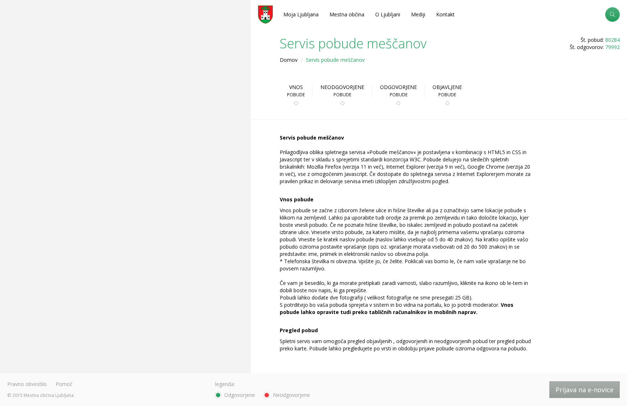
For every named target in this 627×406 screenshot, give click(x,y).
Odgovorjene (398, 90)
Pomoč (64, 384)
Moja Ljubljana (301, 14)
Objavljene (447, 90)
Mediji (418, 14)
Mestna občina (346, 14)
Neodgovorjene (342, 90)
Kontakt (445, 14)
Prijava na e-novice (585, 389)
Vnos (296, 90)
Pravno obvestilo (27, 384)
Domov (289, 59)
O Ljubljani (387, 14)
